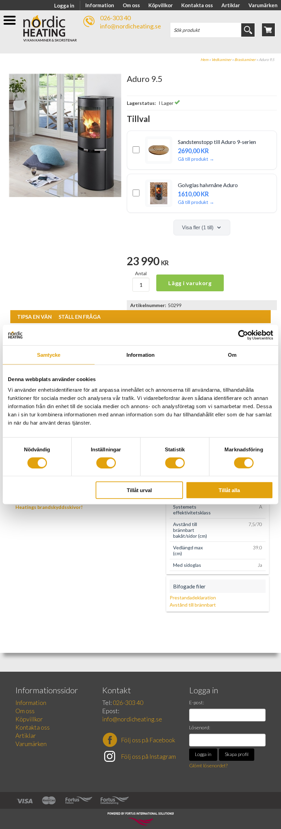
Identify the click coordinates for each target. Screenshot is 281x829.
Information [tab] (140, 354)
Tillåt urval (139, 490)
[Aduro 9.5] (65, 195)
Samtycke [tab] (49, 354)
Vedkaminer (221, 59)
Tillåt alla (229, 490)
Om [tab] (232, 354)
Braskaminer (245, 59)
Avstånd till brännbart (193, 605)
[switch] (106, 462)
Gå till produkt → (196, 159)
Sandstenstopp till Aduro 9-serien (217, 141)
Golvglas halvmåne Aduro (208, 185)
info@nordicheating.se (130, 26)
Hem (204, 59)
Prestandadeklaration (193, 597)
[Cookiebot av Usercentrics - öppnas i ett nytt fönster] (243, 335)
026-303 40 (115, 18)
